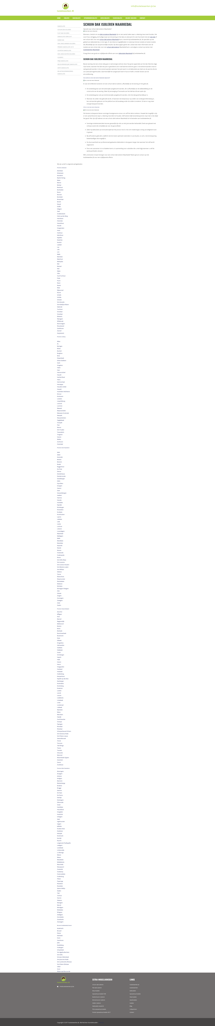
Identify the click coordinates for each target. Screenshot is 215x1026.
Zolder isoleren (130, 18)
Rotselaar (59, 729)
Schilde (59, 297)
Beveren (59, 462)
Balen (58, 180)
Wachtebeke (60, 581)
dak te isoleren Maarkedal (108, 34)
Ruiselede (60, 886)
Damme (59, 790)
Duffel (59, 206)
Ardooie (59, 776)
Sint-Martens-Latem (62, 567)
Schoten (59, 300)
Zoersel (59, 331)
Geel (58, 211)
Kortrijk (59, 838)
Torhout (59, 895)
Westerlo (59, 316)
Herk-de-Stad (61, 382)
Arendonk (60, 175)
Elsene (59, 933)
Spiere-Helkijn (61, 888)
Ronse (59, 557)
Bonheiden (60, 190)
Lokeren (59, 529)
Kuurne (59, 840)
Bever (58, 628)
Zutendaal (60, 444)
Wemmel (59, 755)
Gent (58, 490)
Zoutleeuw (60, 765)
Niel (58, 268)
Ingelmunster (61, 821)
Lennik (59, 693)
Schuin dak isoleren (64, 29)
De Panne (60, 795)
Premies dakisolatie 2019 (66, 47)
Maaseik (59, 408)
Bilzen (59, 348)
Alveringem (60, 771)
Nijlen (58, 271)
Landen (59, 690)
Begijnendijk (60, 621)
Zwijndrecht (60, 333)
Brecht (59, 202)
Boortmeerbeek (61, 633)
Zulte (58, 603)
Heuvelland (60, 809)
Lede (58, 521)
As (57, 344)
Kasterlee (59, 240)
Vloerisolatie (117, 18)
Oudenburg (60, 876)
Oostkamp (60, 871)
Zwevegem (60, 922)
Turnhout (59, 309)
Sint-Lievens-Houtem (63, 564)
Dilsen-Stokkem (61, 360)
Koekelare (60, 831)
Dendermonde (61, 476)
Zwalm (59, 605)
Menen (59, 855)
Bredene (59, 785)
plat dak (152, 37)
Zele (58, 591)
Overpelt (59, 422)
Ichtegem (59, 816)
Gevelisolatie (105, 18)
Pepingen (59, 724)
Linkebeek (60, 700)
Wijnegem (60, 319)
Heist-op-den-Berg (62, 216)
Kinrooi (59, 394)
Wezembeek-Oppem (63, 757)
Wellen (59, 439)
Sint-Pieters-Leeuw (62, 736)
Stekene (59, 572)
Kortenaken (60, 683)
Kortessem (60, 396)
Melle (58, 538)
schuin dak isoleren (113, 47)
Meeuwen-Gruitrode (63, 413)
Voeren (59, 437)
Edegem (59, 209)
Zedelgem (60, 915)
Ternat (59, 741)
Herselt (59, 225)
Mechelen (60, 257)
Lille (58, 249)
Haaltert (59, 495)
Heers (58, 379)
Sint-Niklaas (60, 569)
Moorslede (60, 864)
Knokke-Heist (61, 828)
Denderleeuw (61, 474)
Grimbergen (60, 655)
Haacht (59, 657)
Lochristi (59, 526)
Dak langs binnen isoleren (66, 43)
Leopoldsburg (61, 401)
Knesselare (60, 509)
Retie (58, 288)
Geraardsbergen (61, 493)
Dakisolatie (77, 18)
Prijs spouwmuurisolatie (99, 1009)
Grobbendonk (61, 214)
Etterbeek (60, 935)
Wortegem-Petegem (63, 588)
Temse (59, 574)
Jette (58, 943)
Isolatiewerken (134, 988)
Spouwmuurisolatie (90, 18)
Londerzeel (60, 705)
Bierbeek (59, 631)
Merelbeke (60, 541)
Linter (58, 702)
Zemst (59, 762)
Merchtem (60, 714)
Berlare (59, 459)
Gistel (58, 805)
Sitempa (101, 1022)
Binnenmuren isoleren (98, 1000)
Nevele (59, 548)
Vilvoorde (60, 753)
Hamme (59, 498)
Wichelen (59, 586)
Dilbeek (59, 640)
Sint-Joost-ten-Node (62, 959)
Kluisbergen (60, 507)
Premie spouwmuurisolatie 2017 (101, 1012)
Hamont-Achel (61, 372)
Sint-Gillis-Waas (61, 560)
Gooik (59, 652)
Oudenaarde (60, 555)
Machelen (60, 710)
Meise (58, 712)
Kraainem (60, 688)
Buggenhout (60, 466)
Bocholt (59, 351)
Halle (58, 659)
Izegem (59, 824)
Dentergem (60, 800)
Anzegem (59, 773)
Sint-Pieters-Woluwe (63, 964)
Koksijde (59, 833)
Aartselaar (60, 171)
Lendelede (60, 848)
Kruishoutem (61, 514)
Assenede (60, 457)
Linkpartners (133, 1009)
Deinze (59, 471)
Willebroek (60, 321)
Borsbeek (60, 197)
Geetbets (59, 647)
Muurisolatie (96, 991)
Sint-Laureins (61, 562)
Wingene (59, 912)
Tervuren (59, 743)
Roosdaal (59, 726)
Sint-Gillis (60, 954)
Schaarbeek (60, 950)
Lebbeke (59, 519)
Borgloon (59, 353)
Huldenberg (60, 674)
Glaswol (60, 57)
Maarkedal (60, 533)
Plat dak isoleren (63, 33)
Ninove (59, 550)
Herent (59, 662)
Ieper (58, 819)
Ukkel (58, 966)
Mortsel (59, 266)
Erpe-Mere (60, 483)
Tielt (58, 893)
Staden (59, 891)
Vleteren (59, 900)
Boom (59, 192)
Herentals (60, 221)
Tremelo (59, 750)
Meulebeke (60, 860)
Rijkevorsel (60, 290)
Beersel (59, 619)
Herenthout (60, 223)
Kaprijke (59, 505)
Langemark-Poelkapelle (64, 843)
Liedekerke (60, 698)
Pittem (59, 879)
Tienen (59, 748)
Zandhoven (60, 328)
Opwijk (59, 717)
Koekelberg (60, 945)
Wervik (59, 905)
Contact (132, 1012)
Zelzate (59, 593)
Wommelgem (61, 323)
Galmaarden (60, 645)
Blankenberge (61, 783)
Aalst (58, 452)
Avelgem (59, 778)
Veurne (59, 898)
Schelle (59, 295)
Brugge (59, 788)
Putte (58, 278)
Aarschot (59, 612)
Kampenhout (61, 676)
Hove (58, 230)
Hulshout (59, 233)
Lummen (59, 406)
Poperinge (60, 881)
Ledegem (59, 845)
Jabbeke (59, 826)
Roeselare (60, 883)
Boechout (60, 187)
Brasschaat (60, 199)
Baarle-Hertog (61, 178)
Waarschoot (60, 576)
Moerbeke (60, 543)
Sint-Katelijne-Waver (63, 304)
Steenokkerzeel (61, 738)
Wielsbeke (60, 910)
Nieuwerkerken (61, 418)
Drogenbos (60, 643)
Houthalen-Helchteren (63, 391)
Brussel (59, 931)
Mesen (59, 857)
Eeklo (58, 481)
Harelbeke (60, 807)
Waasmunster (61, 579)
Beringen (59, 346)
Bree (58, 356)
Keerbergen (60, 681)
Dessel (59, 204)
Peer (58, 425)
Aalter (58, 455)
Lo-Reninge (60, 852)
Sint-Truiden (60, 430)
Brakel (59, 464)
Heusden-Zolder (61, 387)
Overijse (59, 722)
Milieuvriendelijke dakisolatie (67, 64)
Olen (58, 273)
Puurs (58, 280)
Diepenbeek (60, 358)
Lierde (59, 524)
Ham (58, 370)
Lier (58, 247)
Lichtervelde (60, 850)
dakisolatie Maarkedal (125, 53)
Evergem (59, 486)
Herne (59, 664)
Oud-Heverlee (61, 719)
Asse (58, 616)
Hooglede (60, 812)
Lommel (59, 403)
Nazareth (59, 545)
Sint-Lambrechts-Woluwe (64, 962)
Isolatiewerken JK (134, 984)
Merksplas (60, 261)
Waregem (60, 903)
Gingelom (60, 365)
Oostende (60, 869)
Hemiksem (60, 218)
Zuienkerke (60, 919)
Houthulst (60, 814)
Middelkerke (60, 862)
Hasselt (59, 375)
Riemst (59, 427)
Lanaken (59, 399)
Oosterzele (60, 552)
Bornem (59, 194)
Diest (58, 638)
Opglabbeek (60, 420)
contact (142, 18)
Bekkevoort (60, 624)
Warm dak (61, 40)
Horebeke (60, 502)
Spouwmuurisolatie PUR (99, 994)
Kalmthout (60, 235)
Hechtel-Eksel (61, 377)
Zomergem (60, 598)
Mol (58, 264)
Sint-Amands (60, 302)
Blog (131, 1006)
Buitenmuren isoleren (98, 997)
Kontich (59, 242)
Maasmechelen (61, 410)
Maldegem (60, 536)
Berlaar (59, 185)
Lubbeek (59, 707)
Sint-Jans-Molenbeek (63, 957)
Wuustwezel (60, 326)
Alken (58, 341)
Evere (58, 938)
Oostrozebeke (61, 874)
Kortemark (60, 836)
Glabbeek (60, 650)
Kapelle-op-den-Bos (62, 679)
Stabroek (59, 307)
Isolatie (66, 18)
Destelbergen (61, 478)
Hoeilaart (59, 669)
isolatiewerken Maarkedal (91, 50)
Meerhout (60, 259)
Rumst (59, 292)
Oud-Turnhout (61, 276)
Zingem (59, 596)
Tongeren (60, 434)
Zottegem (60, 600)
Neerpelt (59, 415)
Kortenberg (60, 686)
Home (59, 18)
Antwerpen (60, 173)
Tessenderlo (60, 432)
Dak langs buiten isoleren (66, 54)
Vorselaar (60, 311)
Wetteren (59, 584)
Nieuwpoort (60, 867)
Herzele (59, 500)
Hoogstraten (60, 228)
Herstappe (60, 384)
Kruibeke (59, 512)
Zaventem (60, 760)
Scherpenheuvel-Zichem (64, 731)
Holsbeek (59, 671)
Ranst (58, 283)
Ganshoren (60, 940)
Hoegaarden (60, 667)
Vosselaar (60, 314)
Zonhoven (60, 442)
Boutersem (60, 635)
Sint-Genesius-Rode (62, 733)
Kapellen (59, 237)
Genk (58, 363)
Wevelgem (60, 907)
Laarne (59, 517)
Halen (58, 367)
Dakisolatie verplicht (65, 36)
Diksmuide (60, 802)
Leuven (59, 695)
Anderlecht (60, 928)
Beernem (59, 781)
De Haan (59, 793)
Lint (58, 252)
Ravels (59, 285)
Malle (58, 254)
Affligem (59, 614)
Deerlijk (59, 797)
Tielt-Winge (60, 745)
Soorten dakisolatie (64, 50)
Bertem (59, 626)
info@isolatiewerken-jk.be (143, 6)
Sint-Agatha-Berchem (63, 952)
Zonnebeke (60, 917)
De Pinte (59, 469)
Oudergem (60, 947)
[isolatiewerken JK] (66, 8)
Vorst (58, 969)
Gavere (59, 488)
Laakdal (59, 245)
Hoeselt (59, 389)
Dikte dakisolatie (63, 68)
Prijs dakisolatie (63, 61)
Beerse (59, 182)
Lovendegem (61, 531)
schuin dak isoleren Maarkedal (109, 39)
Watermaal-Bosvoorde (63, 971)
